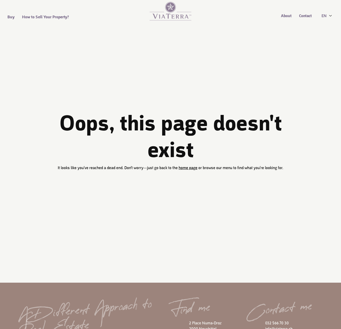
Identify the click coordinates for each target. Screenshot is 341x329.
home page (188, 168)
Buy (11, 17)
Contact (305, 16)
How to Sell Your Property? (45, 17)
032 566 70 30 (277, 323)
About (286, 16)
